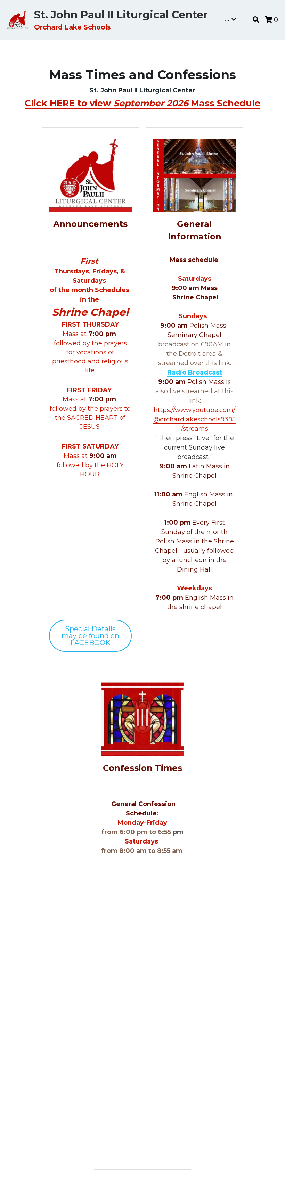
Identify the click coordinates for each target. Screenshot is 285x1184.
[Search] (256, 19)
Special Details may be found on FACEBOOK (90, 636)
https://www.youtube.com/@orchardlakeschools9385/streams (194, 419)
